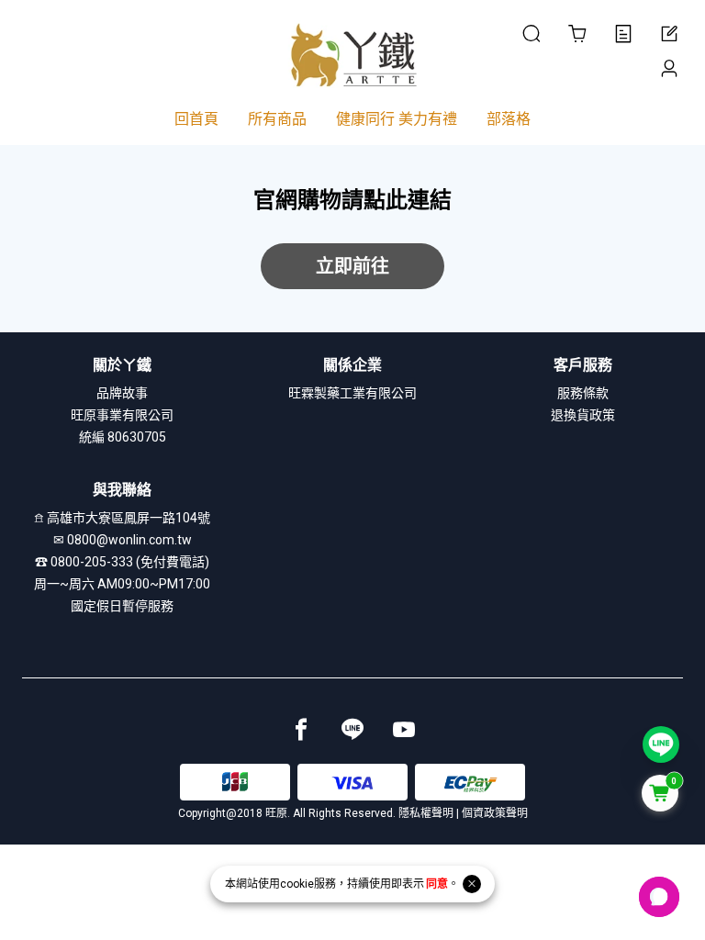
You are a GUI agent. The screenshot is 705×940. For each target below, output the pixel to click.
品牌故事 (122, 393)
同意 (437, 884)
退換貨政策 (583, 415)
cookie (297, 884)
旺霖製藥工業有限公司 (352, 393)
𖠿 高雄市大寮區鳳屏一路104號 (122, 517)
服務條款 (583, 393)
